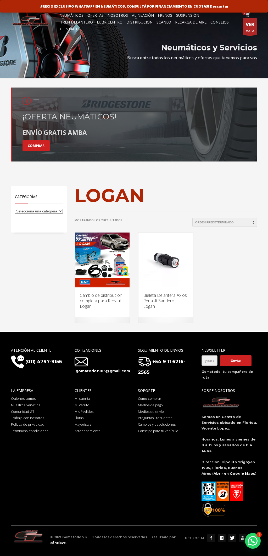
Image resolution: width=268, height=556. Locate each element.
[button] (253, 541)
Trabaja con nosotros (27, 417)
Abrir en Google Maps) (235, 473)
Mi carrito (82, 405)
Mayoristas (83, 424)
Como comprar (149, 398)
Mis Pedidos (84, 411)
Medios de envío (151, 411)
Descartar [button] (219, 6)
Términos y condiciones (29, 430)
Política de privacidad (27, 424)
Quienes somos (23, 398)
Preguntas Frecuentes (155, 417)
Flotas (79, 417)
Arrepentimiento (87, 430)
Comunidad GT (22, 411)
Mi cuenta (82, 398)
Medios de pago (150, 405)
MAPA (249, 27)
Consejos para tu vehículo (158, 430)
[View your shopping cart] (247, 15)
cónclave (58, 542)
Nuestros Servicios (25, 405)
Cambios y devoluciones (157, 424)
